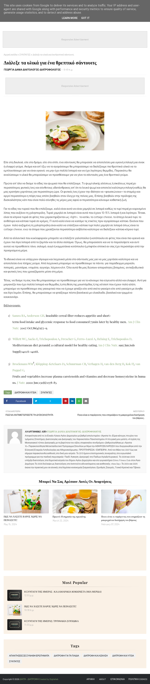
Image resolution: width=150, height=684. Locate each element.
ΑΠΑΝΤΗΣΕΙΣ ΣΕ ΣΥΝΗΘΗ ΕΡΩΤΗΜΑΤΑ (29, 655)
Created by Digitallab (48, 679)
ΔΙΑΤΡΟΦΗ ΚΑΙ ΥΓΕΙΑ (25, 392)
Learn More (70, 18)
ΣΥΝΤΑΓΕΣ (24, 54)
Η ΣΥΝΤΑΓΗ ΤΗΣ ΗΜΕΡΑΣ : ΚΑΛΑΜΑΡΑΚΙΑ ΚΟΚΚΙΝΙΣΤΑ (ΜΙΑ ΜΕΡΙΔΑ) (63, 591)
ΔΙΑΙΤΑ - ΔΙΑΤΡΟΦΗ (29, 679)
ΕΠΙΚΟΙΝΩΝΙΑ (117, 679)
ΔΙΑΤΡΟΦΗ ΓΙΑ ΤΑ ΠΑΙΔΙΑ (66, 655)
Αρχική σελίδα (10, 54)
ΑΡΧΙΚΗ (91, 679)
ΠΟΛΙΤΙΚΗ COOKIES (137, 679)
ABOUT (102, 679)
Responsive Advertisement (75, 39)
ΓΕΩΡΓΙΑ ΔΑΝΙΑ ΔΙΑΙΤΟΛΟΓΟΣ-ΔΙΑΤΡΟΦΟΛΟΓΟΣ (32, 69)
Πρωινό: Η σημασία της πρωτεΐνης (69, 516)
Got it (85, 18)
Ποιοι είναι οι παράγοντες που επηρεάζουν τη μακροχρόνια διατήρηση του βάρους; (123, 518)
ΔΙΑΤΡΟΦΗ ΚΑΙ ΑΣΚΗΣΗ (96, 655)
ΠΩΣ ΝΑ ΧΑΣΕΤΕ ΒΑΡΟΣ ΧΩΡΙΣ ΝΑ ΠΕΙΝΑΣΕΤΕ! (23, 518)
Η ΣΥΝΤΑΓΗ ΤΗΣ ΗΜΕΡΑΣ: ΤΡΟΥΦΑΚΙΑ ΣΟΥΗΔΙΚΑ (51, 620)
